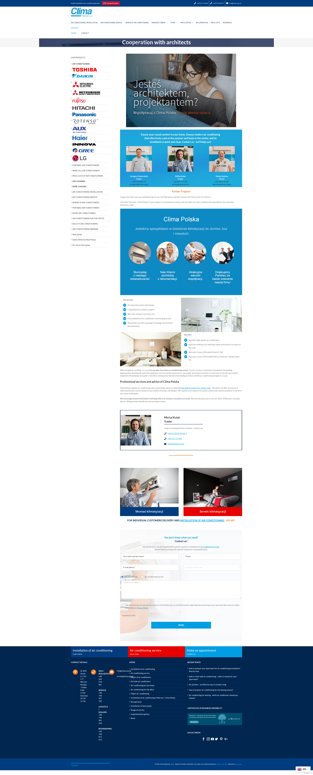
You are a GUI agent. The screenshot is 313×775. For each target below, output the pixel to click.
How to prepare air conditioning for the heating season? (211, 690)
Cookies (73, 763)
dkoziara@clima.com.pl (222, 184)
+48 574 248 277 (139, 182)
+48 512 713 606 (180, 182)
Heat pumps (77, 234)
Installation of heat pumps (141, 706)
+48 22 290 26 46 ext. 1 (177, 433)
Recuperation (136, 702)
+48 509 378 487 (222, 182)
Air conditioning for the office (142, 689)
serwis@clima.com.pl (125, 676)
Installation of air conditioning (143, 669)
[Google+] (226, 739)
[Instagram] (208, 739)
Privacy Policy (81, 763)
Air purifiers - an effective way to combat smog (207, 684)
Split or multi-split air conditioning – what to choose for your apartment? (213, 677)
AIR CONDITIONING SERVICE (84, 197)
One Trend (238, 764)
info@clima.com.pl (124, 671)
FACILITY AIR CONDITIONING (85, 224)
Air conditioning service (140, 673)
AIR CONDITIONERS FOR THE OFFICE (88, 218)
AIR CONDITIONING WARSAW (85, 229)
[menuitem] (201, 3)
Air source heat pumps (81, 245)
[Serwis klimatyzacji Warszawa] (213, 469)
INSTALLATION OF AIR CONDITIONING (202, 520)
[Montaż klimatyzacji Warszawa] (149, 469)
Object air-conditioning (140, 693)
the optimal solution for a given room (196, 388)
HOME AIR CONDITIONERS (84, 213)
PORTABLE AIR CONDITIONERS (85, 165)
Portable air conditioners (141, 681)
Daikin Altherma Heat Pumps (84, 240)
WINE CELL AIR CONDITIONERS (86, 170)
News (133, 718)
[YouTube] (212, 739)
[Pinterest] (221, 739)
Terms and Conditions (94, 763)
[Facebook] (203, 739)
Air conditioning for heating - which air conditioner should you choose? (213, 696)
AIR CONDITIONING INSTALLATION (87, 192)
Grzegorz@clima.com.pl (139, 184)
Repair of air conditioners (141, 677)
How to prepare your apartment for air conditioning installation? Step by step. (214, 669)
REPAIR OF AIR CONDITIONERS (85, 202)
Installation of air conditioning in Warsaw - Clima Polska (153, 698)
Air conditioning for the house (142, 685)
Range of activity (137, 710)
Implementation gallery (140, 714)
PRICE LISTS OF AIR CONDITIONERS (87, 176)
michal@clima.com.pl (180, 184)
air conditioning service (210, 547)
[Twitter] (216, 739)
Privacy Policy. (142, 608)
